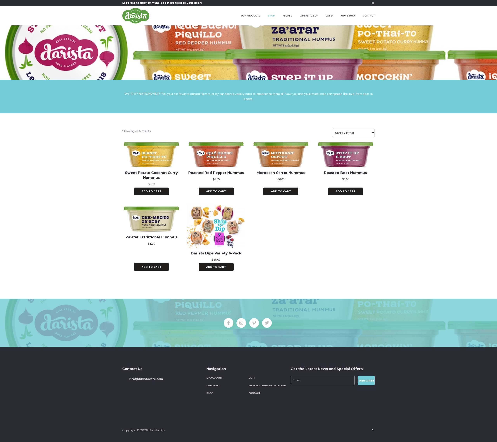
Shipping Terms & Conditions (267, 385)
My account (214, 377)
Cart (251, 377)
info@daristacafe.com (146, 379)
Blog (209, 393)
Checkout (213, 385)
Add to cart (151, 191)
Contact (254, 393)
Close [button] (373, 3)
